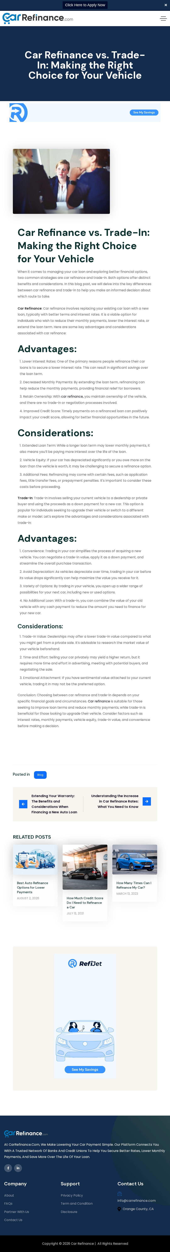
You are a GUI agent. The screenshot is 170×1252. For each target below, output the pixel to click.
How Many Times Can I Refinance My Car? (134, 885)
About (9, 1195)
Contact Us (13, 1220)
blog (40, 775)
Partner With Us (16, 1212)
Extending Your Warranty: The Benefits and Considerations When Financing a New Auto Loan (54, 804)
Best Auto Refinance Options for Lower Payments (32, 887)
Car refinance (99, 701)
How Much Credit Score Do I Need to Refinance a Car (85, 902)
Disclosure (69, 1212)
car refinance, (72, 396)
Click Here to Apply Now (85, 5)
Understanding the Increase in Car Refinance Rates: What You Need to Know (115, 801)
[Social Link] (8, 1168)
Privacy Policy (72, 1195)
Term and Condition (77, 1203)
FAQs (8, 1203)
